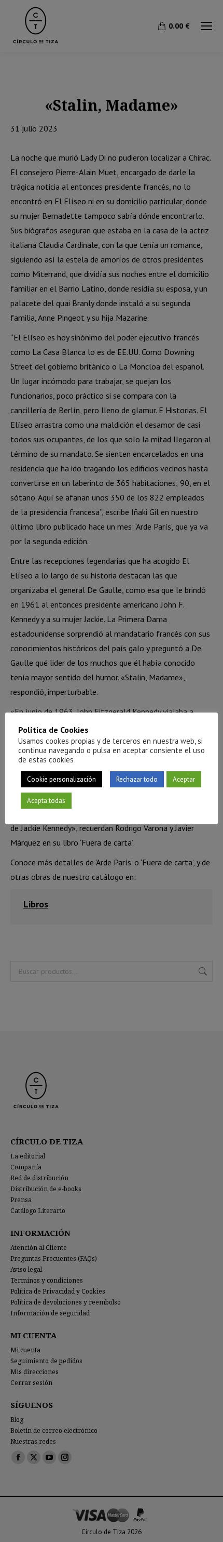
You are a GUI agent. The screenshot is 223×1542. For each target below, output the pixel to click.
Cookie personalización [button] (61, 779)
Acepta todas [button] (46, 800)
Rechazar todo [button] (137, 779)
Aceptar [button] (184, 779)
